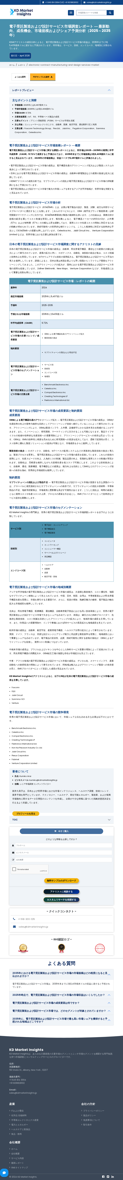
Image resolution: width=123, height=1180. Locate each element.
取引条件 (87, 1124)
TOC (15, 819)
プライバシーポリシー (93, 1110)
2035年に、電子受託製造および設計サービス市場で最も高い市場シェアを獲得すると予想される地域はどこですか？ (59, 1020)
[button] (71, 12)
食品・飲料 (16, 1133)
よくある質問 (20, 77)
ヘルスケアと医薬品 (20, 1129)
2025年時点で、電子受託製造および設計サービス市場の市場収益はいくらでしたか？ (58, 995)
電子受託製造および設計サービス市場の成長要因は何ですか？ (46, 1003)
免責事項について (91, 1120)
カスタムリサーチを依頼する (61, 899)
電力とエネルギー (19, 1124)
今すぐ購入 (63, 831)
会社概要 (15, 1153)
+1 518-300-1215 (26, 919)
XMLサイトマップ (19, 1167)
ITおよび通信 (17, 1110)
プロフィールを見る (25, 813)
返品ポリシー (89, 1115)
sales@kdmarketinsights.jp (99, 2)
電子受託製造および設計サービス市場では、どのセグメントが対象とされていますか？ (59, 1011)
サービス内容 (17, 1158)
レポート (21, 65)
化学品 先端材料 (19, 1115)
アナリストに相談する (61, 891)
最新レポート (17, 1162)
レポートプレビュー (23, 90)
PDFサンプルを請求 (42, 77)
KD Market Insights (26, 1049)
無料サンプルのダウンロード (61, 880)
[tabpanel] (61, 449)
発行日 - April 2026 (20, 55)
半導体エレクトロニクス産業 (25, 1120)
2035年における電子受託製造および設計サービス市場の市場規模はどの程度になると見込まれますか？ (59, 974)
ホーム (12, 65)
